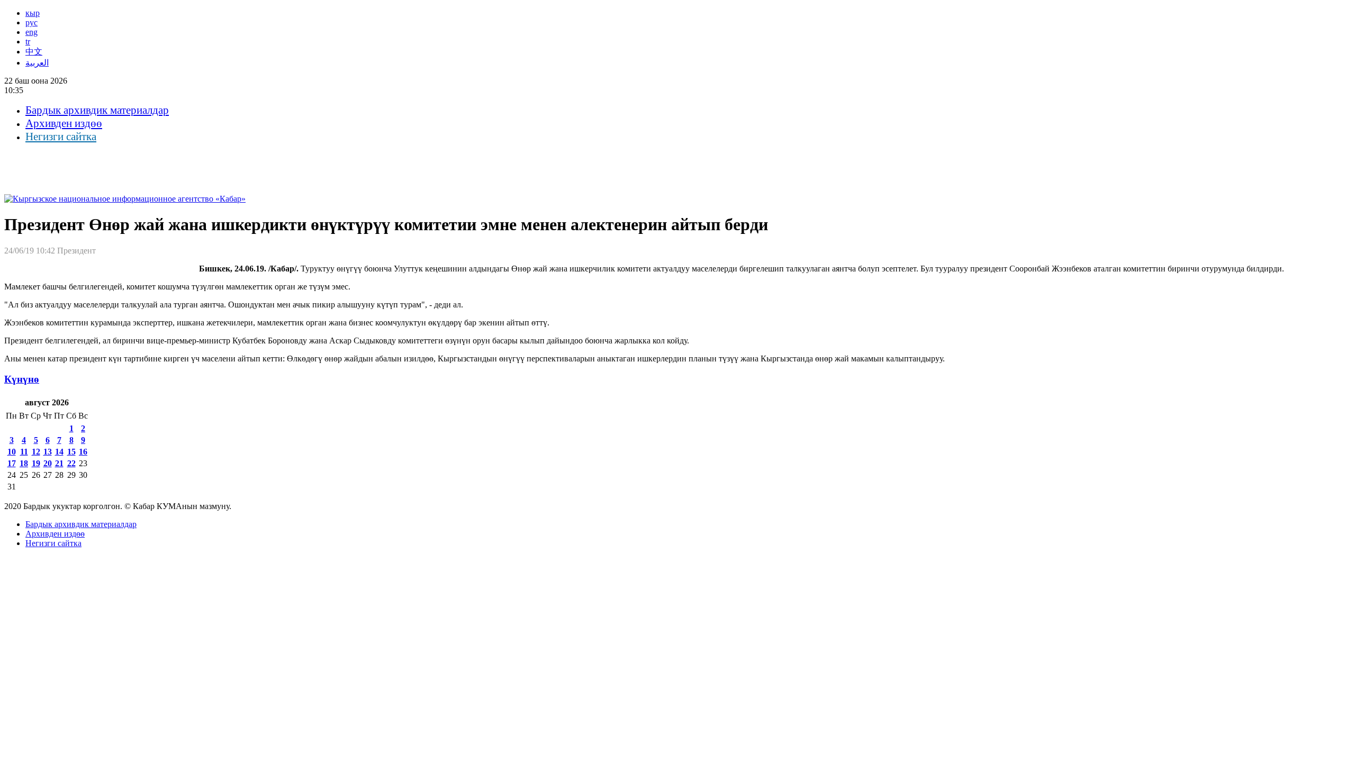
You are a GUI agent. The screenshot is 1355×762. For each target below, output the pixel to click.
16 (83, 451)
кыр (32, 12)
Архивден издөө (63, 123)
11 (24, 451)
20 (47, 463)
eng (31, 32)
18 (24, 463)
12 (36, 451)
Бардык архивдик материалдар (97, 110)
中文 (33, 51)
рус (31, 22)
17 (11, 463)
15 (71, 451)
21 (59, 463)
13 (47, 451)
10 (11, 451)
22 (71, 463)
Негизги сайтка (60, 136)
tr (27, 41)
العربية (37, 62)
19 (36, 463)
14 (59, 451)
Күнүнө (21, 379)
